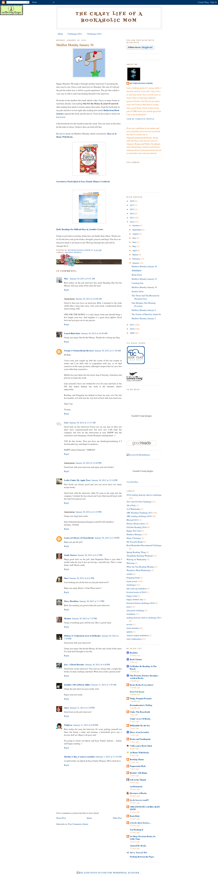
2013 (132, 217)
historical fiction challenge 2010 (141, 603)
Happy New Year (134, 530)
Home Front (137, 274)
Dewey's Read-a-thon (136, 523)
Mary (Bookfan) (71, 601)
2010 (132, 328)
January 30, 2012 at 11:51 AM (82, 422)
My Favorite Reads (135, 541)
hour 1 (129, 606)
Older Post (117, 817)
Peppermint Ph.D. (138, 766)
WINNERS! (137, 270)
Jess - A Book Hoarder (74, 664)
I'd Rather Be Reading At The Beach (143, 667)
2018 (132, 201)
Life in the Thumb (138, 779)
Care (66, 422)
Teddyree (68, 724)
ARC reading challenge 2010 (139, 516)
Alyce (66, 707)
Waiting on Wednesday (137, 559)
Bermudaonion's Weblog (141, 705)
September (137, 229)
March (135, 254)
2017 (132, 205)
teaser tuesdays (133, 628)
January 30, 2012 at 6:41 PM (81, 578)
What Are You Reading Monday (140, 566)
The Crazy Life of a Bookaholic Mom (109, 17)
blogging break (133, 577)
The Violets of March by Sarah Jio (146, 314)
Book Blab (134, 815)
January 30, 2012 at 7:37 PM (84, 618)
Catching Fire (137, 283)
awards (129, 573)
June (134, 242)
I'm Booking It (136, 829)
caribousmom (136, 786)
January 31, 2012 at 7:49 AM (103, 684)
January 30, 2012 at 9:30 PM (97, 664)
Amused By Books (138, 845)
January (136, 262)
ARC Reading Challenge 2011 (140, 512)
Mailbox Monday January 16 (144, 287)
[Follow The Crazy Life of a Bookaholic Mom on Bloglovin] (140, 48)
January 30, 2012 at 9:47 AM (82, 278)
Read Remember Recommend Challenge (144, 545)
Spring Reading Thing (136, 552)
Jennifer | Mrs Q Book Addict (77, 684)
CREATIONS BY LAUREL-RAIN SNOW (145, 808)
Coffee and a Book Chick (141, 745)
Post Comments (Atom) (78, 824)
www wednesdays (134, 638)
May (134, 246)
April (134, 250)
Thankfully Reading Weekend (140, 555)
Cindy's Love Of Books (140, 718)
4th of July (131, 505)
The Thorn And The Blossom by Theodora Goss (145, 297)
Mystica (67, 618)
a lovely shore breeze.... (140, 822)
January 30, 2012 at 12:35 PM (88, 511)
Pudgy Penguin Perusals (141, 698)
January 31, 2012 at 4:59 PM (82, 707)
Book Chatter (136, 659)
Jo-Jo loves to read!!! (139, 799)
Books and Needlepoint (140, 738)
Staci (66, 578)
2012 (132, 221)
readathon (131, 613)
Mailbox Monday (73, 252)
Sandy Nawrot (70, 554)
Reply (66, 289)
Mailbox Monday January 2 (144, 318)
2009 (132, 333)
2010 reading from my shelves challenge (144, 494)
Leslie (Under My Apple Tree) (77, 480)
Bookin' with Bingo (138, 772)
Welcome (131, 563)
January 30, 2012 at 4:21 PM (90, 555)
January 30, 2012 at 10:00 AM (89, 298)
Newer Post (61, 817)
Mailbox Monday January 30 (144, 266)
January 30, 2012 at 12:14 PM (104, 480)
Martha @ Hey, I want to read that (79, 756)
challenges (131, 584)
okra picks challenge (135, 610)
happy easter (132, 595)
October (136, 225)
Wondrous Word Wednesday (139, 570)
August (135, 233)
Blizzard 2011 (133, 519)
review (129, 624)
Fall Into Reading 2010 (137, 527)
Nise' (66, 278)
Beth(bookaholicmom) (141, 83)
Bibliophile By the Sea (140, 725)
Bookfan (134, 652)
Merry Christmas (134, 538)
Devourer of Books (138, 793)
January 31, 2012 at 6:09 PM (85, 725)
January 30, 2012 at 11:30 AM (108, 350)
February (136, 258)
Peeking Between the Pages (142, 856)
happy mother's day (135, 599)
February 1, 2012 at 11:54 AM (109, 756)
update (129, 631)
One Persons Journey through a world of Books (144, 677)
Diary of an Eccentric (139, 732)
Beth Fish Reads (137, 691)
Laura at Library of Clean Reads (79, 537)
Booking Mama (137, 759)
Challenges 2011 (75, 33)
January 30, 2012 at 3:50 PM (107, 537)
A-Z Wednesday (133, 509)
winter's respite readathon (137, 635)
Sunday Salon (138, 291)
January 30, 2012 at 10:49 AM (94, 333)
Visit (132, 482)
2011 (132, 324)
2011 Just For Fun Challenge (139, 501)
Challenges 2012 (94, 33)
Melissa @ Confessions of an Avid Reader (82, 635)
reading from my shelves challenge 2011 (144, 617)
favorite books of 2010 (136, 592)
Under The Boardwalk (140, 711)
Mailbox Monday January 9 (144, 310)
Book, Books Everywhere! (141, 684)
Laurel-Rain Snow (72, 333)
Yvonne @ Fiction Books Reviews (79, 350)
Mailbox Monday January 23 (144, 278)
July (134, 237)
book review (132, 581)
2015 (132, 209)
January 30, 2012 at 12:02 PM (88, 462)
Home (60, 33)
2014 (132, 213)
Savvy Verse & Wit (138, 852)
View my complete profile (140, 119)
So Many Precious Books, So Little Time (142, 837)
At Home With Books (139, 752)
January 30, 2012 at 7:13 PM (91, 601)
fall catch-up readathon (137, 588)
